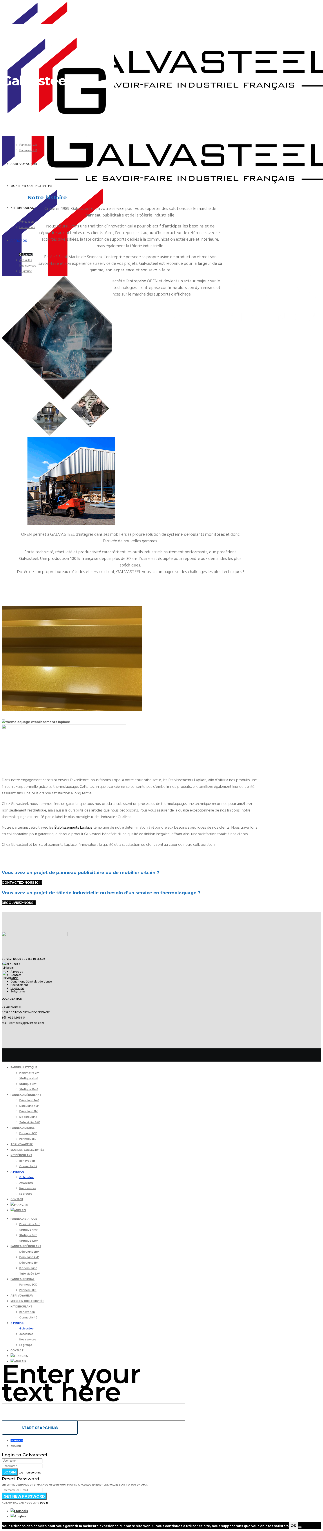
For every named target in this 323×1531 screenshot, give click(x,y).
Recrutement (19, 984)
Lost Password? (30, 1472)
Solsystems (18, 991)
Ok (293, 1525)
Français (17, 1440)
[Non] (300, 1527)
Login (10, 1472)
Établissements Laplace (73, 827)
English (16, 1446)
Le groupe (17, 988)
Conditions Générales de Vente (31, 981)
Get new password (24, 1496)
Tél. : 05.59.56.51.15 (13, 1017)
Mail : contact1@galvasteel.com (23, 1022)
